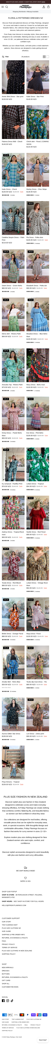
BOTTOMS (6, 974)
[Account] (43, 6)
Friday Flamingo (10, 1037)
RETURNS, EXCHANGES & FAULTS (15, 938)
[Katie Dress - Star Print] (37, 77)
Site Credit (19, 1037)
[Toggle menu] (2, 6)
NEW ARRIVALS (7, 967)
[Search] (7, 6)
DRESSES (5, 971)
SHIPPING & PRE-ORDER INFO (13, 934)
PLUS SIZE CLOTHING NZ (11, 928)
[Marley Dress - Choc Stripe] (37, 170)
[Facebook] (3, 1000)
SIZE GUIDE (6, 931)
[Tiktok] (12, 1000)
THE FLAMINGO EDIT (10, 925)
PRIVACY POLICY (8, 944)
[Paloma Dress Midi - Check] (13, 122)
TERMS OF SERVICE (9, 947)
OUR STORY (6, 922)
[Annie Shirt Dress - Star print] (13, 77)
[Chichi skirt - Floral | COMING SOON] (37, 122)
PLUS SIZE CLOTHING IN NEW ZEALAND (17, 951)
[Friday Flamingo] (25, 7)
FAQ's (4, 941)
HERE (43, 2)
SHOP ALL (5, 984)
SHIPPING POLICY (9, 954)
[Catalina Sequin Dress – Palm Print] (13, 218)
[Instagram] (7, 1000)
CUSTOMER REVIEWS (10, 987)
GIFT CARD (6, 980)
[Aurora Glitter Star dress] (13, 714)
